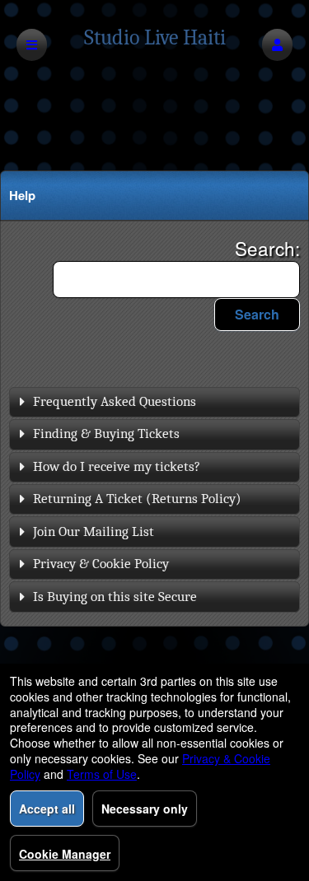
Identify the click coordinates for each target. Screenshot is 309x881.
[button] (277, 45)
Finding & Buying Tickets (106, 433)
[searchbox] (176, 279)
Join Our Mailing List (93, 531)
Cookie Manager (64, 854)
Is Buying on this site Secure (115, 596)
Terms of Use (102, 774)
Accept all (47, 808)
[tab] (154, 402)
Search (257, 314)
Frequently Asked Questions (114, 401)
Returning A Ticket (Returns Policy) (137, 498)
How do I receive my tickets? (116, 466)
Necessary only (144, 808)
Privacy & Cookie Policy (101, 563)
